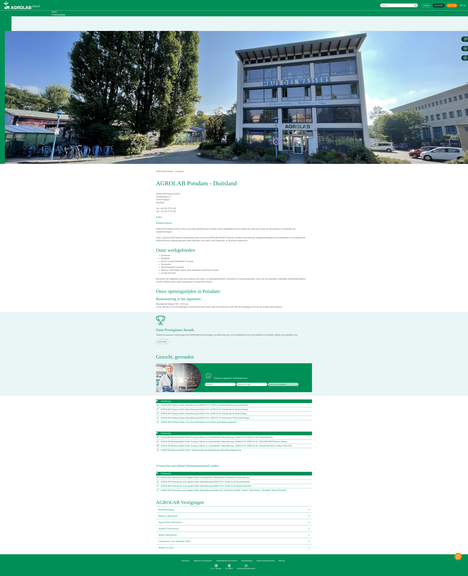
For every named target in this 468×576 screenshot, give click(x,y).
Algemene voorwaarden (203, 561)
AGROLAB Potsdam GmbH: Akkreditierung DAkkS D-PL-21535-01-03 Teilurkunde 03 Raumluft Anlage (205, 418)
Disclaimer (185, 561)
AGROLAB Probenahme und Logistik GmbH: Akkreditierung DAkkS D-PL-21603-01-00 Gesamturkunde (205, 482)
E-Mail (159, 217)
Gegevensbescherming (265, 561)
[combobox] (399, 5)
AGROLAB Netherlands (246, 568)
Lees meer (162, 342)
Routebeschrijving (164, 223)
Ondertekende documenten (226, 561)
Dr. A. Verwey (216, 568)
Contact (426, 5)
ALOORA (452, 5)
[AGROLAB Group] (23, 10)
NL (461, 5)
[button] (234, 509)
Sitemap (281, 561)
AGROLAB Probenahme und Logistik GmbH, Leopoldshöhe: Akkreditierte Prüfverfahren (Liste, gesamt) (205, 477)
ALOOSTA (438, 5)
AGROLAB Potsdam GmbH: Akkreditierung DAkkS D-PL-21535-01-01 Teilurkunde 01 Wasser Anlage (204, 409)
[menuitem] (54, 12)
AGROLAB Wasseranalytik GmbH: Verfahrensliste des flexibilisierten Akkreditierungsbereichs (201, 450)
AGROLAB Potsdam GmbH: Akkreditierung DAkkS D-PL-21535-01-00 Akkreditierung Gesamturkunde (204, 405)
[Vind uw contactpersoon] (458, 556)
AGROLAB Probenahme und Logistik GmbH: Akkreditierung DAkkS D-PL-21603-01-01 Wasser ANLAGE (206, 486)
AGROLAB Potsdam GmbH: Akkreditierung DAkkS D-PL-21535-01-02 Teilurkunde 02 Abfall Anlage (203, 414)
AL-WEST (229, 568)
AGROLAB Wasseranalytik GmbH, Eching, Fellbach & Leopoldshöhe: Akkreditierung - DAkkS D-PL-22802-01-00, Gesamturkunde (217, 437)
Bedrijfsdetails (247, 561)
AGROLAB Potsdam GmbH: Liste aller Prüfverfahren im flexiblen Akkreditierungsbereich (199, 422)
